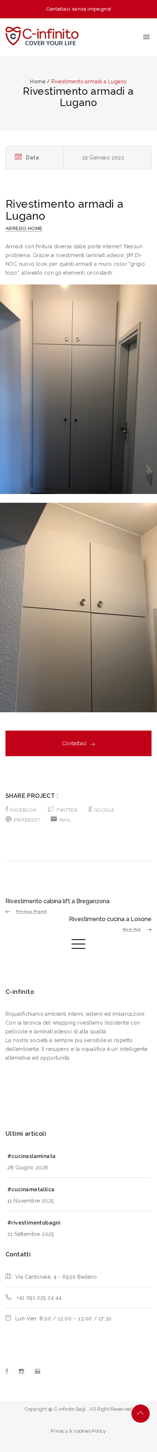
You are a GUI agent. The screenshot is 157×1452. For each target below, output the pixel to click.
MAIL (65, 820)
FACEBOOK (23, 810)
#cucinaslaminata (31, 1156)
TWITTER (66, 810)
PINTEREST (27, 820)
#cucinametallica (30, 1189)
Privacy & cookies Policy (78, 1431)
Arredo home (23, 228)
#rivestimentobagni (34, 1223)
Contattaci (74, 743)
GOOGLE (104, 810)
